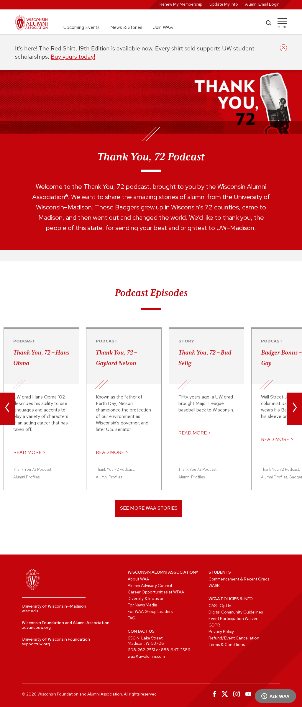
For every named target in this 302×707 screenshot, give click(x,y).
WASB (214, 585)
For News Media (142, 605)
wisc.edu (30, 611)
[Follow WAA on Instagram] (236, 694)
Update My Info (223, 4)
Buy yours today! (73, 56)
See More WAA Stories (149, 508)
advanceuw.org (36, 627)
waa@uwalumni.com (146, 656)
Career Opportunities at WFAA (156, 592)
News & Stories (126, 27)
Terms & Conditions (227, 644)
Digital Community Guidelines (236, 612)
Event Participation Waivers (234, 618)
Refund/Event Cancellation (234, 638)
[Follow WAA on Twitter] (224, 694)
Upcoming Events (81, 27)
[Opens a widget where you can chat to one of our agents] (275, 696)
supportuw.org (36, 644)
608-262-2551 (141, 649)
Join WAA (163, 27)
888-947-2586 (175, 649)
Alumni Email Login (262, 4)
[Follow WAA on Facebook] (212, 694)
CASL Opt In (220, 605)
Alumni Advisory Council (150, 585)
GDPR (214, 625)
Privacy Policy (221, 631)
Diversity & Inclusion (146, 598)
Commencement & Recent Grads (239, 579)
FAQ (132, 618)
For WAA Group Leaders (150, 611)
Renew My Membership (181, 4)
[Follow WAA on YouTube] (248, 694)
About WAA (138, 579)
